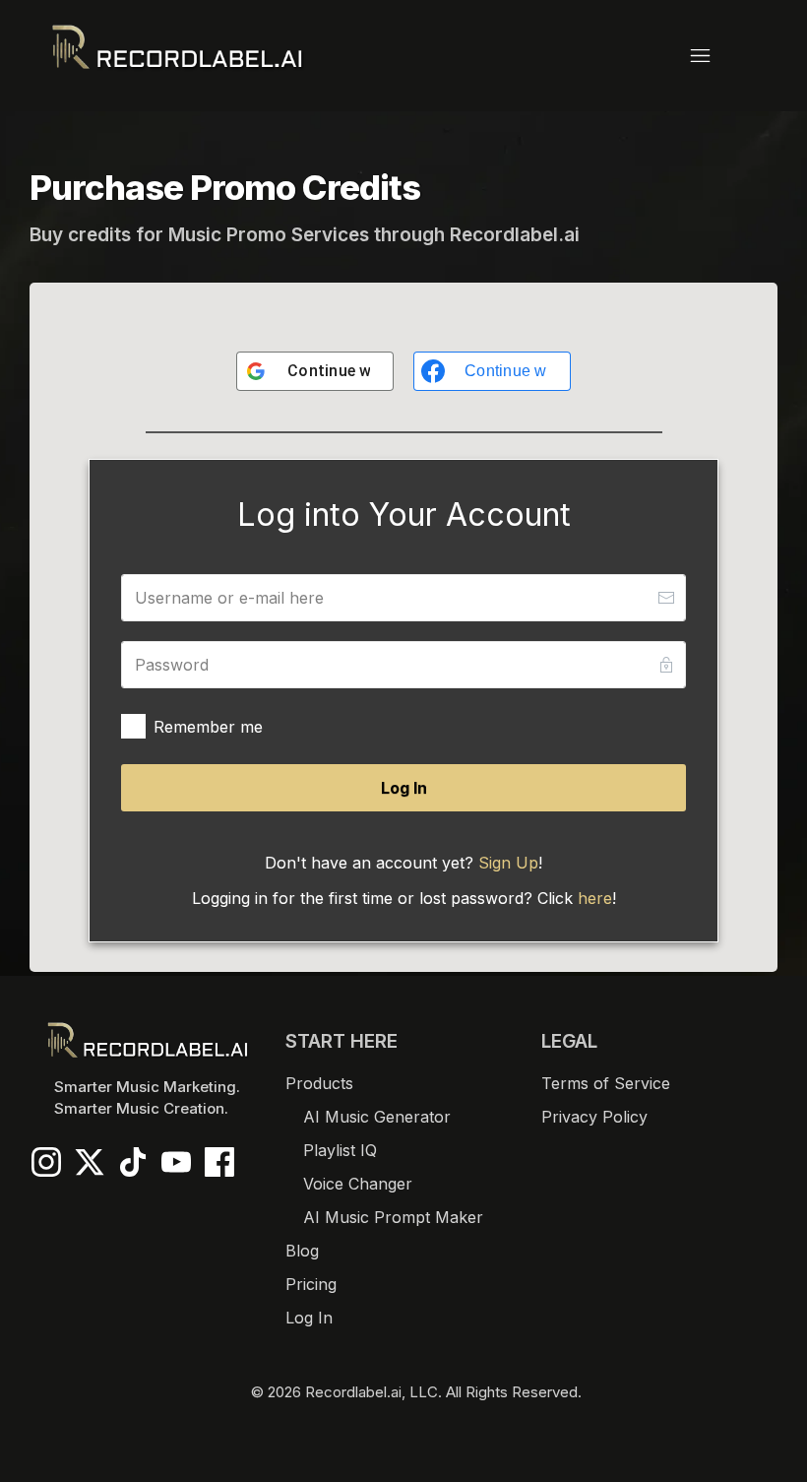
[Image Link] (177, 47)
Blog (302, 1250)
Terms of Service (605, 1083)
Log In (309, 1317)
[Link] (46, 1162)
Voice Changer (357, 1183)
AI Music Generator (377, 1117)
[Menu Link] (534, 56)
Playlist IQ (340, 1150)
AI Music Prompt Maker (393, 1217)
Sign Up (508, 862)
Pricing (311, 1284)
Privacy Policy (594, 1117)
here (595, 898)
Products (319, 1083)
